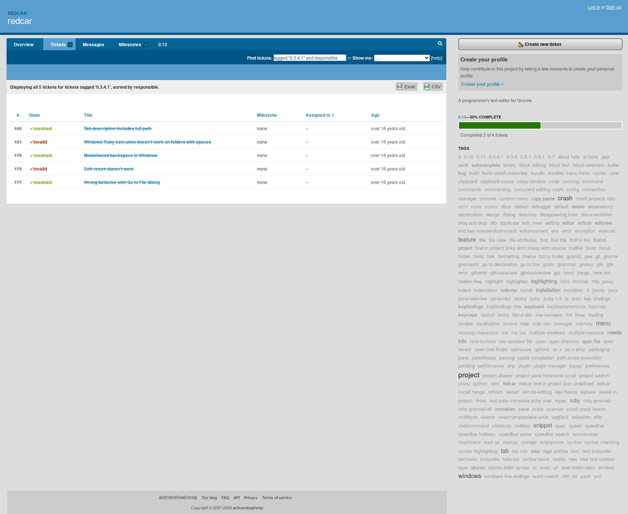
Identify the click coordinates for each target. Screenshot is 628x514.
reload (512, 391)
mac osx (542, 323)
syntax (574, 441)
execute (607, 230)
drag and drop (472, 222)
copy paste (543, 198)
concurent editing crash (538, 189)
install (526, 289)
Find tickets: (260, 58)
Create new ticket (542, 44)
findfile (576, 247)
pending (466, 365)
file (482, 239)
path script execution (579, 357)
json (576, 298)
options (542, 349)
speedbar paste (515, 433)
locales (465, 323)
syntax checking (602, 441)
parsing (507, 357)
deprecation (470, 214)
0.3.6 (512, 156)
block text (559, 164)
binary (509, 164)
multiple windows (547, 332)
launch (488, 314)
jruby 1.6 (553, 298)
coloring (571, 181)
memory (584, 323)
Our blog (209, 497)
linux (580, 314)
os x (557, 349)
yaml (585, 476)
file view (497, 239)
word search (546, 476)
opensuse (521, 349)
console (488, 198)
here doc (602, 272)
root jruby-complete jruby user (520, 400)
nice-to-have (483, 341)
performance (491, 365)
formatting (508, 256)
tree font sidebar (597, 458)
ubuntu (478, 467)
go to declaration (499, 264)
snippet (543, 425)
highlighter (517, 281)
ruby (575, 400)
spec (560, 425)
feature (467, 239)
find (544, 239)
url (555, 467)
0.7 (551, 156)
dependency (600, 206)
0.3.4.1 (496, 156)
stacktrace (469, 441)
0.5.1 (525, 156)
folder (464, 256)
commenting (498, 189)
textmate (467, 458)
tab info (520, 450)
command (592, 181)
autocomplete (486, 164)
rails (495, 383)
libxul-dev (522, 314)
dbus (506, 206)
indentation (485, 289)
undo (545, 467)
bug (462, 172)
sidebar (522, 425)
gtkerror (479, 272)
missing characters (478, 332)
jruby (535, 298)
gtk (600, 264)
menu (603, 323)
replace (588, 391)
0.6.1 (539, 156)
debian (521, 206)
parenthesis (484, 357)
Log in (594, 7)
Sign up (613, 7)
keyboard (534, 306)
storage (528, 441)
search (488, 416)
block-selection (588, 164)
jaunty (598, 289)
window (606, 467)
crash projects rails (596, 198)
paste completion (536, 357)
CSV (436, 86)
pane (463, 357)
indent (464, 289)
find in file (579, 239)
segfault (560, 416)
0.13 (162, 44)
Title (88, 115)
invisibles (573, 289)
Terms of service (277, 497)
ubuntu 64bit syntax (509, 467)
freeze (529, 256)
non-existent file (515, 341)
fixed (591, 247)
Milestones (126, 44)
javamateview (472, 298)
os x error (575, 349)
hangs (583, 272)
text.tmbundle (596, 450)
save (524, 408)
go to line (530, 264)
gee (588, 256)
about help (569, 156)
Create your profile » (482, 84)
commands (470, 189)
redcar (20, 20)
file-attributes (523, 239)
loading (595, 314)
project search (594, 375)
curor (476, 206)
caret (614, 172)
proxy (464, 383)
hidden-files (470, 281)
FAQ (225, 497)
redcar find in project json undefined (556, 383)
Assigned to (320, 115)
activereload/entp (178, 497)
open (541, 341)
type (462, 467)
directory (528, 214)
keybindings (470, 306)
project (468, 374)
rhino (481, 400)
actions (590, 156)
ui (534, 467)
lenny (503, 314)
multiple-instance (586, 332)
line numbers (549, 314)
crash (565, 197)
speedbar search (552, 433)
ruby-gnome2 (597, 400)
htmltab (580, 281)
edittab (584, 222)
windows (469, 475)
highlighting (544, 281)
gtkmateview (503, 272)
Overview (23, 44)
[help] (436, 58)
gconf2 (574, 256)
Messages (93, 44)
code (554, 181)
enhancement (534, 230)
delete (578, 206)
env (555, 230)
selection (581, 416)
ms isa (518, 332)
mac (525, 323)
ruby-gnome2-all (475, 408)
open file (591, 341)
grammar (566, 264)
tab (505, 450)
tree (573, 458)
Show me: (363, 58)
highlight (494, 281)
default (561, 206)
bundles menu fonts (568, 172)
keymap (597, 306)
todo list (511, 458)
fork (491, 256)
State (34, 115)
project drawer (497, 375)
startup (510, 441)
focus (605, 247)
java (612, 289)
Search (440, 44)
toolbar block (536, 458)
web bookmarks (578, 467)
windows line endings (507, 476)
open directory (564, 341)
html (564, 281)
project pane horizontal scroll (546, 375)
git (597, 256)
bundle (538, 172)
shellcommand (473, 425)
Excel (409, 86)
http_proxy (603, 281)
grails (548, 264)
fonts (478, 256)
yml (597, 476)
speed (575, 425)
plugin (524, 365)
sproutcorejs (586, 433)
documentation (596, 214)
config (572, 189)
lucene (510, 323)
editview (603, 222)
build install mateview (505, 172)
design (493, 214)
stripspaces (552, 441)
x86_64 (569, 476)
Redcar (17, 13)
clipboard (467, 181)
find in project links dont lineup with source (520, 247)
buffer (613, 164)
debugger (541, 206)
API (237, 497)
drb (493, 222)
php (511, 365)
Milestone (267, 115)
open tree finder (491, 349)
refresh (495, 391)
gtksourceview (535, 272)
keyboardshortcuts (566, 306)
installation (548, 289)
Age (375, 115)
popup (575, 365)
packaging (599, 349)
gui (557, 272)
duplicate (509, 222)
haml (569, 272)
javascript (501, 298)
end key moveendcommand (487, 230)
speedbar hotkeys (477, 433)
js (567, 298)
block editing (532, 164)
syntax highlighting (478, 450)
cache (599, 172)
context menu (513, 198)
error (567, 230)
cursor (491, 206)
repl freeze (566, 391)
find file (558, 239)
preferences (597, 365)
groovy (586, 264)
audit (463, 164)
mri (505, 332)
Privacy (251, 497)
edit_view (532, 222)
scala (537, 408)
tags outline (555, 450)
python (480, 383)
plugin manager (550, 365)
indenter (508, 289)
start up (492, 441)
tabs (535, 450)
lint (569, 314)
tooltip (559, 458)
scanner (555, 408)
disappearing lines (559, 214)
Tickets (54, 44)
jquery (520, 298)
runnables (505, 408)
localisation (488, 323)
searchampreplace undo (523, 416)
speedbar (594, 425)
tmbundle (489, 458)
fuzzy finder (551, 256)
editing (552, 222)
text (575, 450)
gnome (611, 256)
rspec (561, 400)
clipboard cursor (497, 181)
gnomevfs (468, 264)
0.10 (468, 156)
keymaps (468, 314)
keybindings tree (504, 306)
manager (563, 323)
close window (531, 181)
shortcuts (502, 425)
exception (585, 230)
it (588, 289)
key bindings (597, 298)
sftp (598, 416)
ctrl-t (463, 206)
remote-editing (537, 391)
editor (568, 222)
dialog (509, 214)
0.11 (481, 156)
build (474, 172)
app (605, 156)
